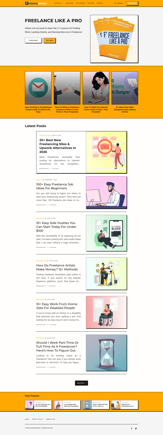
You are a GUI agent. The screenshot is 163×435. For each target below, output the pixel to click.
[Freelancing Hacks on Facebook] (131, 428)
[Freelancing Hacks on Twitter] (136, 428)
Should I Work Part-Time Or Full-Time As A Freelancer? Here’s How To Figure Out (100, 405)
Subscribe (132, 3)
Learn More (33, 40)
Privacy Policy (37, 419)
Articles (58, 3)
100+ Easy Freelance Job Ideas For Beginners (42, 405)
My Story (91, 3)
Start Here (69, 3)
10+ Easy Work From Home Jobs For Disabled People (71, 405)
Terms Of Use (50, 419)
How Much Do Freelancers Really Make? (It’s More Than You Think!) (128, 405)
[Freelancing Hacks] (36, 3)
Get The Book (80, 3)
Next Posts (80, 383)
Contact (100, 3)
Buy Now (49, 40)
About (27, 419)
